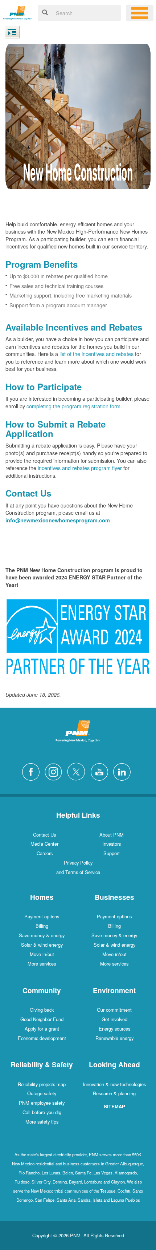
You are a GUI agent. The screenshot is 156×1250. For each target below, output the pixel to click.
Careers (45, 853)
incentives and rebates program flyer (80, 468)
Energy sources (114, 1028)
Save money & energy (42, 935)
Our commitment (114, 1009)
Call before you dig (41, 1112)
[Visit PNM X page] (78, 771)
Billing (42, 925)
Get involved (114, 1019)
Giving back (42, 1009)
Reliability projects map (42, 1084)
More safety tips (41, 1121)
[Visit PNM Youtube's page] (101, 771)
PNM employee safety (42, 1102)
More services (42, 963)
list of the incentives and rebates (96, 353)
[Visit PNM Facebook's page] (32, 771)
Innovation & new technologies (114, 1084)
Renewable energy (114, 1038)
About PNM (111, 834)
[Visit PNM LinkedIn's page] (123, 771)
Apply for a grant (42, 1028)
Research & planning (114, 1093)
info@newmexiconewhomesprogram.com (57, 520)
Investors (111, 843)
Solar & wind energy (42, 944)
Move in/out (42, 954)
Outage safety (41, 1093)
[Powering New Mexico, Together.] (18, 12)
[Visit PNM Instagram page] (55, 771)
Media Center (44, 843)
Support (111, 853)
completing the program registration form (73, 406)
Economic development (42, 1038)
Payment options (41, 916)
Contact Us (44, 834)
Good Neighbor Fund (41, 1019)
